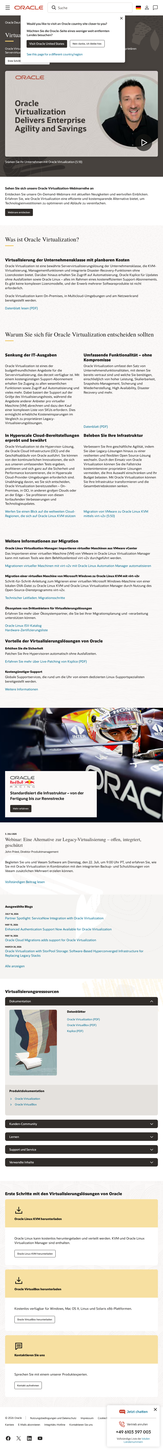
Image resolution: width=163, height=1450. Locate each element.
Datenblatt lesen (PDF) (21, 308)
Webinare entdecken (19, 212)
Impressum (87, 1418)
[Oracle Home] (29, 7)
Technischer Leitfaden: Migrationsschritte (35, 598)
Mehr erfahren (21, 808)
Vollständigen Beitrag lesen (25, 882)
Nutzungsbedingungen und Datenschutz (53, 1418)
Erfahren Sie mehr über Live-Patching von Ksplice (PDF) (46, 661)
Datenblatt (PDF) (96, 426)
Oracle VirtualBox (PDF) (81, 1025)
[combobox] (90, 8)
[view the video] (81, 114)
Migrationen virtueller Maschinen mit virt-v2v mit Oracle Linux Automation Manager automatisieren (78, 566)
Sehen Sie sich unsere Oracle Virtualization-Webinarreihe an (49, 188)
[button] (7, 7)
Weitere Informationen (21, 689)
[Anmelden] (146, 7)
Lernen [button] (14, 1137)
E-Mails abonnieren (29, 1424)
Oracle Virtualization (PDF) (83, 1019)
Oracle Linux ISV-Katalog (23, 625)
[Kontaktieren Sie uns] (155, 7)
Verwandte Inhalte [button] (21, 1162)
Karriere (9, 1424)
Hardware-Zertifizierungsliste (26, 630)
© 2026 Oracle (13, 1417)
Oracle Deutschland (18, 22)
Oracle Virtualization (27, 1098)
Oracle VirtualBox (26, 1104)
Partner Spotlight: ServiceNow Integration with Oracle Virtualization (54, 918)
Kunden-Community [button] (23, 1124)
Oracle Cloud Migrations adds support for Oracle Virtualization (50, 940)
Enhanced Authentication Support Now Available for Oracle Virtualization (58, 929)
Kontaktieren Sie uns (81, 1424)
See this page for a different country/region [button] (55, 54)
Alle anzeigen (15, 966)
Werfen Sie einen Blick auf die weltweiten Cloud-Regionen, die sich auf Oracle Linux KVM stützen (40, 513)
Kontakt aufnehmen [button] (28, 1385)
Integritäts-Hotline (54, 1424)
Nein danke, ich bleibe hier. (87, 43)
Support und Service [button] (22, 1149)
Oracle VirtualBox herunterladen (34, 1319)
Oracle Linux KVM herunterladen (35, 1253)
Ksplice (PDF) (75, 1031)
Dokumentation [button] (20, 1001)
